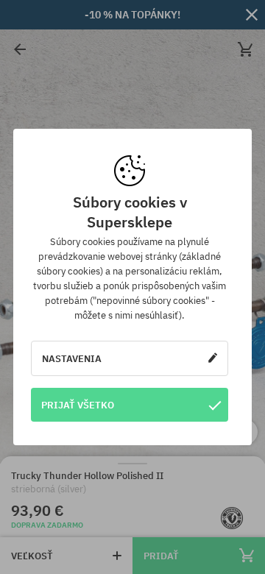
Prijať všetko (77, 404)
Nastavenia (72, 358)
